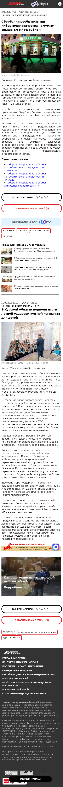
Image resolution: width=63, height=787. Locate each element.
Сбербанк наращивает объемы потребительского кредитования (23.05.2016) (25, 167)
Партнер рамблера (43, 773)
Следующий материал (30, 779)
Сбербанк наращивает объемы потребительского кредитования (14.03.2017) (25, 176)
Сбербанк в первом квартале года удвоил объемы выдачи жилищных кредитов (33, 268)
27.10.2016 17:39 (9, 12)
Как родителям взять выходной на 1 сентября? (29, 579)
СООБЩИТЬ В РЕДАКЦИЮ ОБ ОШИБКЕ (24, 693)
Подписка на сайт (14, 666)
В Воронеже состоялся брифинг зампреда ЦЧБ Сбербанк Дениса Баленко (36, 259)
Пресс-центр (36, 666)
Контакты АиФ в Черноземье (20, 662)
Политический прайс (16, 689)
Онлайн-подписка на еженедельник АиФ (28, 674)
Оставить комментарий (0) (32, 208)
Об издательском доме (17, 670)
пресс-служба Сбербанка (15, 75)
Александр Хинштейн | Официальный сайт (24, 363)
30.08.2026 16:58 (9, 303)
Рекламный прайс (13, 658)
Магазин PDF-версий (15, 678)
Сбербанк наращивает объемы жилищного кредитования (25, 184)
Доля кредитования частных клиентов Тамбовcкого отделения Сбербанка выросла (34, 250)
